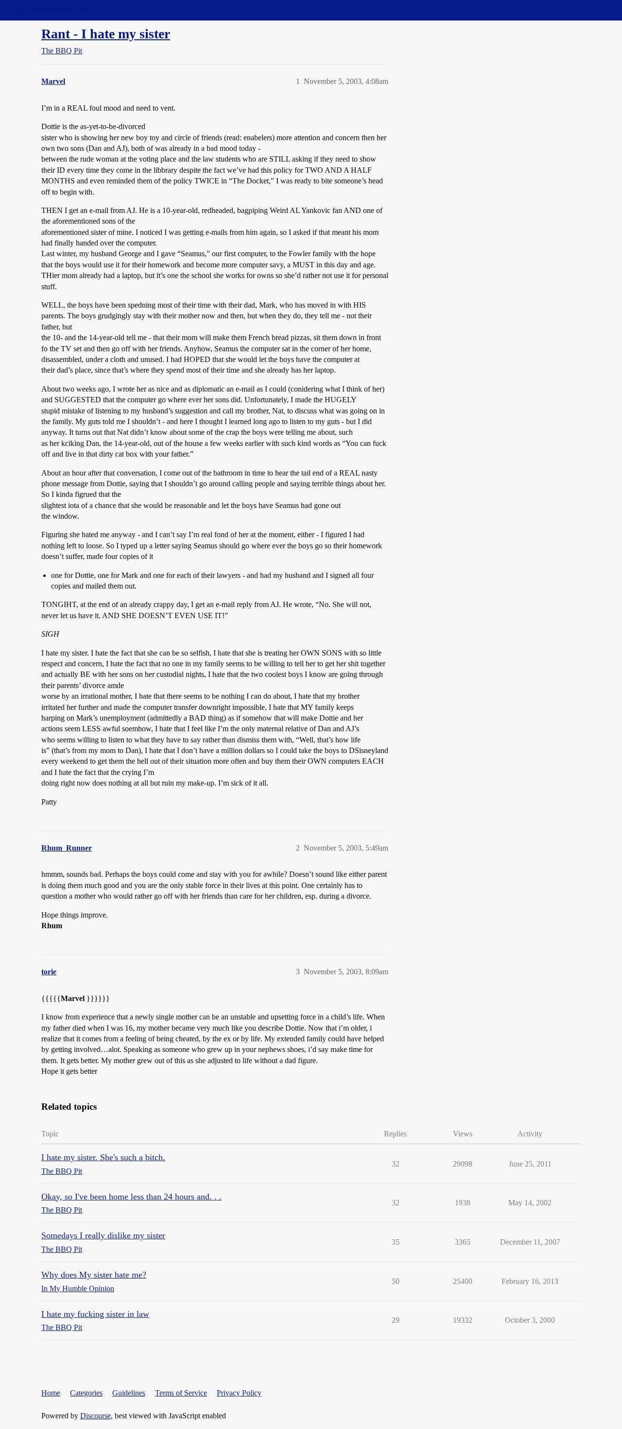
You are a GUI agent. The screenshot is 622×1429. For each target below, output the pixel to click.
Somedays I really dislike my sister (103, 1235)
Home (50, 1393)
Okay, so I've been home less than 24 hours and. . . (131, 1196)
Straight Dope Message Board (51, 10)
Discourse (95, 1416)
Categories (86, 1393)
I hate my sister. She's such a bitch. (103, 1157)
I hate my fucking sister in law (95, 1314)
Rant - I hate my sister (105, 33)
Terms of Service (181, 1393)
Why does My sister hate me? (93, 1275)
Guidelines (128, 1393)
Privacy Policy (239, 1393)
